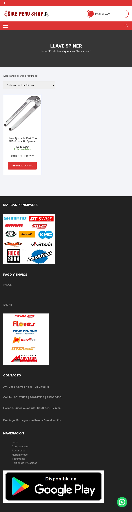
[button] (122, 502)
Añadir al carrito (22, 165)
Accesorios (18, 450)
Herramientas (20, 454)
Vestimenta (18, 458)
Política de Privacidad (24, 462)
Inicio (44, 51)
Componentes (20, 446)
